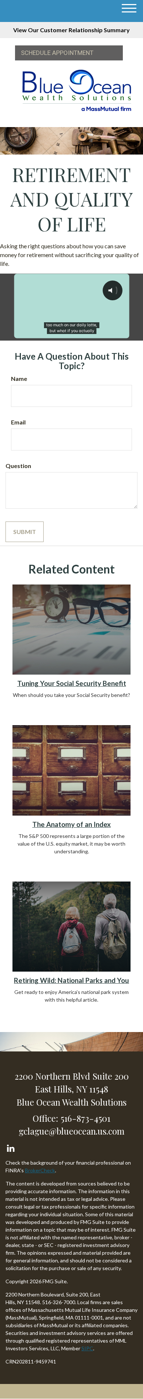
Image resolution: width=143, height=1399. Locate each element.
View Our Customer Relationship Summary (71, 29)
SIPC (87, 1348)
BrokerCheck (40, 1170)
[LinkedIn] (10, 1146)
